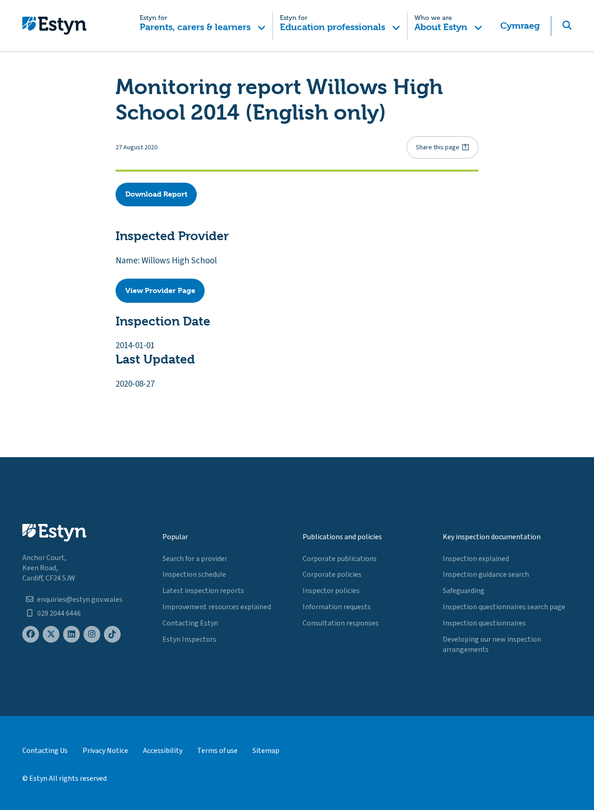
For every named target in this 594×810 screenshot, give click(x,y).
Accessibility (162, 751)
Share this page (437, 147)
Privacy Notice (105, 751)
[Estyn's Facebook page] (30, 634)
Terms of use (217, 751)
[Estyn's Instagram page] (92, 634)
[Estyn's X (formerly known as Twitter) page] (51, 634)
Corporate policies (332, 574)
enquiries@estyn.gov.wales (80, 599)
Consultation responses (341, 623)
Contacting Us (45, 751)
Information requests (337, 607)
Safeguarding (463, 591)
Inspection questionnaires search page (504, 607)
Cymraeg (520, 25)
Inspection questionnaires (484, 623)
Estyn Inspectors (189, 639)
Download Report (156, 194)
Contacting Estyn (190, 623)
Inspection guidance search (486, 574)
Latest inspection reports (203, 591)
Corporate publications (340, 559)
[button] (203, 25)
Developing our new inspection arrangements (492, 644)
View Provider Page (160, 290)
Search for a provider (194, 559)
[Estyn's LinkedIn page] (71, 634)
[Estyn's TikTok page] (112, 634)
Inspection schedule (194, 574)
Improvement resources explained (216, 607)
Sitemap (265, 751)
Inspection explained (476, 559)
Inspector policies (331, 591)
